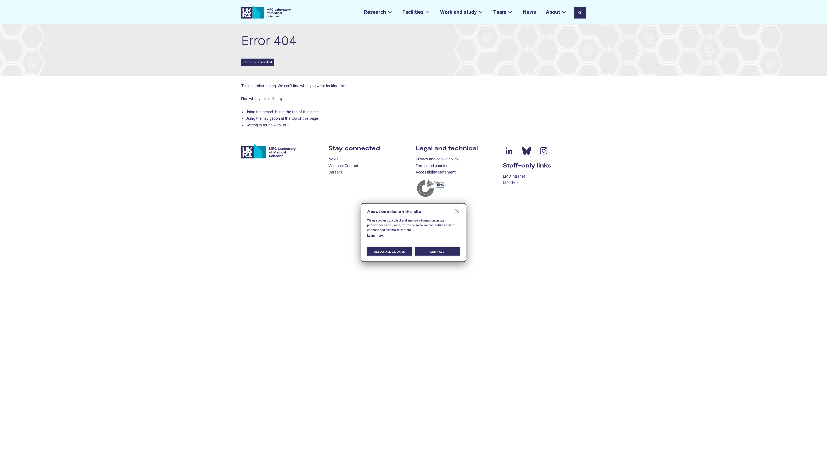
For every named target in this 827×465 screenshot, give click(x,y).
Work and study (458, 12)
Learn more (375, 235)
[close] (457, 211)
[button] (580, 12)
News (529, 12)
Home (247, 62)
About (553, 12)
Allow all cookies (389, 251)
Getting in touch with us (266, 125)
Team (499, 12)
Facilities (413, 12)
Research (375, 12)
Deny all (437, 251)
